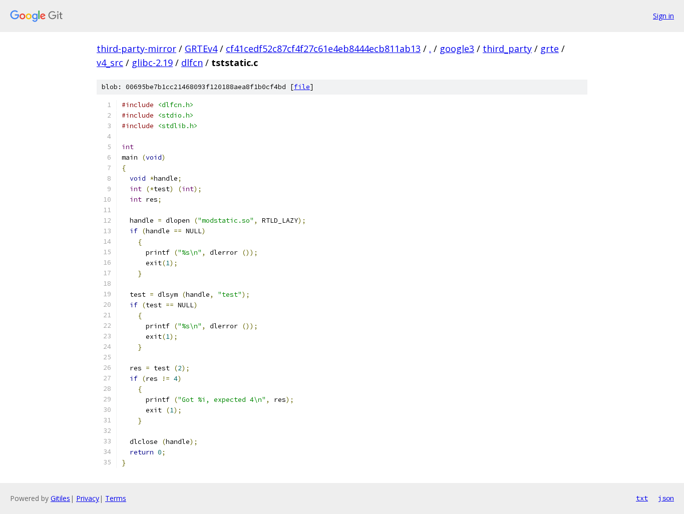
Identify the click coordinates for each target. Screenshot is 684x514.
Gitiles (60, 498)
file (302, 87)
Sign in (663, 16)
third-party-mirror (136, 49)
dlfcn (192, 63)
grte (549, 49)
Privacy (87, 498)
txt (642, 497)
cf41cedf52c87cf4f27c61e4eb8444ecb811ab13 (323, 49)
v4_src (110, 63)
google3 (457, 49)
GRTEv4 (201, 49)
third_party (507, 49)
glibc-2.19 (152, 63)
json (666, 497)
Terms (115, 498)
